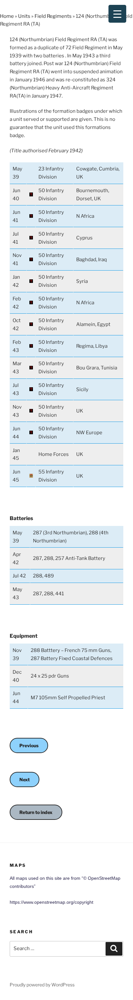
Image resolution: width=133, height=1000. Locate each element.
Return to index (36, 812)
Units (24, 16)
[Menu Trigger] (117, 14)
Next (24, 779)
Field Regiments (53, 16)
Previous (28, 745)
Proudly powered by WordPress (42, 984)
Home (7, 16)
